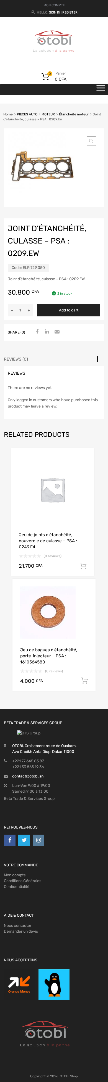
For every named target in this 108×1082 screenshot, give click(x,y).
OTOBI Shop (69, 1076)
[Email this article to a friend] (56, 331)
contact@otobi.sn (27, 776)
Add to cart (68, 310)
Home (8, 114)
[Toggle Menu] (100, 89)
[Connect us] (10, 840)
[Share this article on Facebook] (36, 331)
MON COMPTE (54, 5)
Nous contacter (17, 925)
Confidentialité (16, 886)
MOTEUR (48, 114)
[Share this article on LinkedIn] (46, 331)
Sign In (54, 12)
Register (70, 12)
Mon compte (15, 875)
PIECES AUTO (27, 114)
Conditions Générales (22, 881)
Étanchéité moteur (74, 114)
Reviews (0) (16, 359)
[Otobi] (54, 59)
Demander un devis (21, 931)
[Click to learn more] (19, 984)
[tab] (54, 359)
